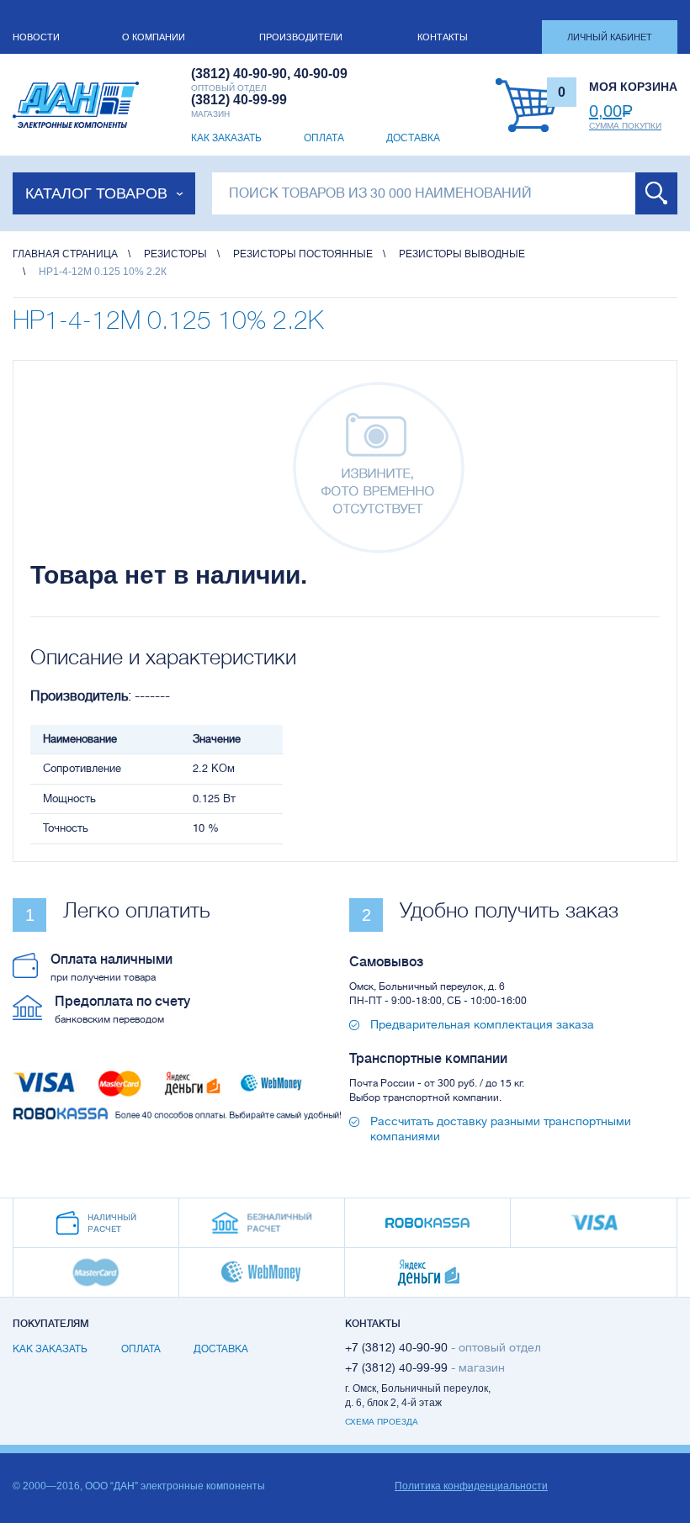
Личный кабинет (609, 37)
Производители (300, 37)
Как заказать (226, 138)
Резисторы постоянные (303, 254)
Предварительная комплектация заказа (482, 1024)
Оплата (324, 138)
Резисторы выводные (462, 254)
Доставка (413, 138)
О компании (153, 37)
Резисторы (175, 254)
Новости (36, 37)
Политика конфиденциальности (471, 1486)
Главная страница (65, 254)
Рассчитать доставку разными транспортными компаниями (500, 1128)
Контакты (442, 37)
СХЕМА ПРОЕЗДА (381, 1421)
